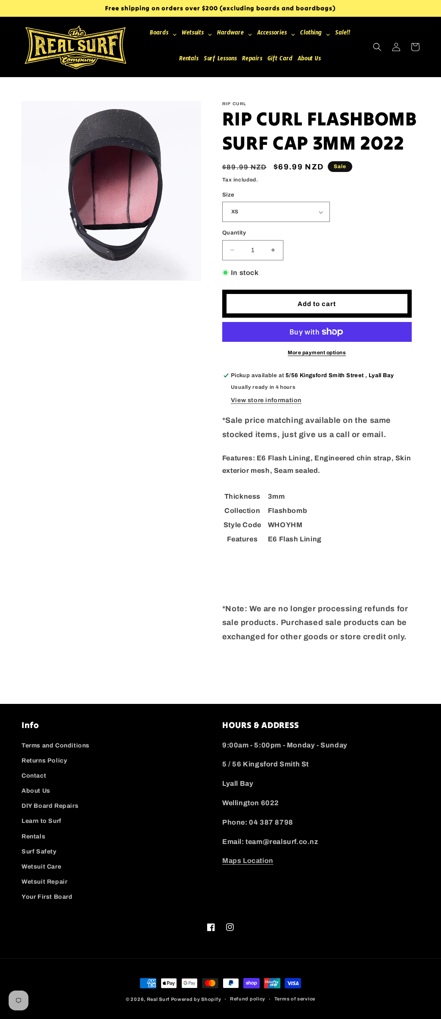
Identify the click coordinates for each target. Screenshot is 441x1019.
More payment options (317, 353)
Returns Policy (44, 760)
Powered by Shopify (196, 999)
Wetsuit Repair (44, 881)
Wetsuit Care (41, 866)
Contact (34, 775)
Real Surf (158, 999)
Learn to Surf (42, 821)
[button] (377, 47)
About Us (36, 791)
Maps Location (247, 860)
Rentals (33, 836)
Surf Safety (39, 851)
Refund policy (247, 998)
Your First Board (47, 897)
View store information (266, 400)
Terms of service (294, 998)
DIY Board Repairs (50, 806)
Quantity (234, 233)
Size (228, 195)
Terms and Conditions (56, 745)
